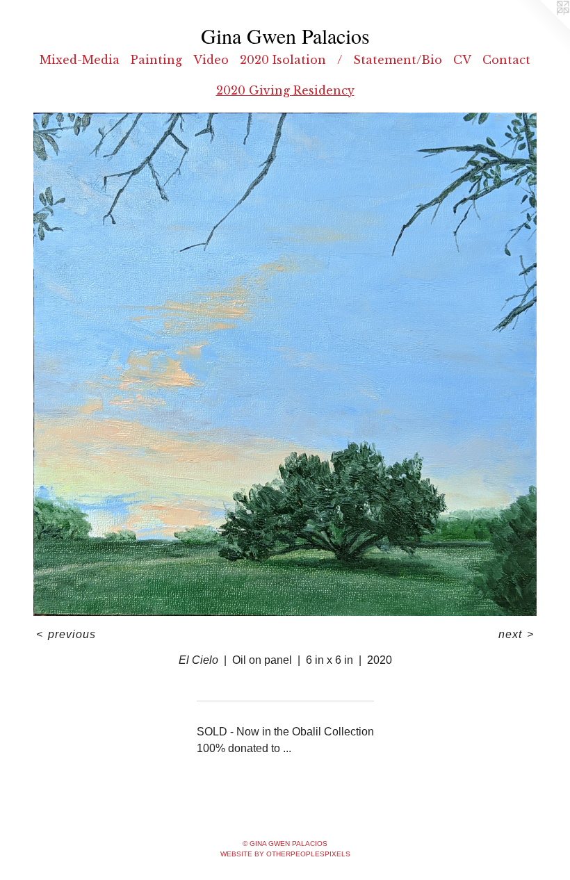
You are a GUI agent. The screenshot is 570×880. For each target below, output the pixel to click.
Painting (156, 60)
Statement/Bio (397, 60)
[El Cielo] (285, 364)
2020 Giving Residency (285, 90)
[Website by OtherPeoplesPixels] (542, 28)
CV (462, 60)
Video (211, 60)
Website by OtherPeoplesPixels (285, 854)
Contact (506, 60)
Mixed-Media (80, 60)
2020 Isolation (283, 60)
